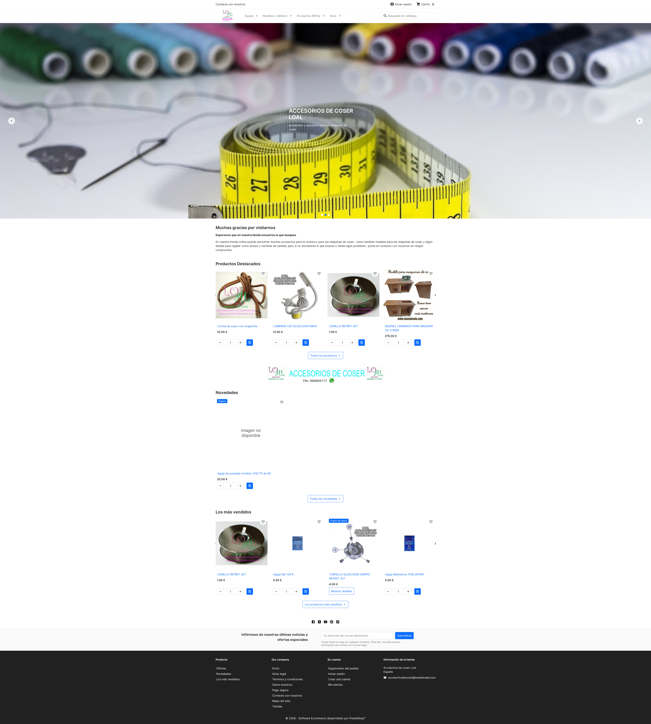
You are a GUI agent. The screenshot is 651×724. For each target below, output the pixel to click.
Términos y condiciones (287, 679)
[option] (325, 121)
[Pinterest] (332, 621)
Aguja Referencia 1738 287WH (404, 574)
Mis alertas (335, 684)
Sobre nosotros (282, 684)
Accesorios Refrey (308, 15)
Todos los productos (325, 355)
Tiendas (277, 706)
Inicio (333, 15)
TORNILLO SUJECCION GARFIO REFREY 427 (349, 576)
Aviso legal (279, 673)
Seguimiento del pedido (343, 668)
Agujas (249, 15)
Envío (275, 668)
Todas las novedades (325, 498)
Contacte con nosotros (230, 4)
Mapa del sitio (281, 701)
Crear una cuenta (339, 679)
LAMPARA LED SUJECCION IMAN (295, 326)
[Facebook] (313, 621)
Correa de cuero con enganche (237, 326)
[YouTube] (325, 621)
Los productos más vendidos (325, 604)
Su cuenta (334, 659)
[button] (401, 4)
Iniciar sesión (336, 673)
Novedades (223, 673)
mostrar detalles (341, 591)
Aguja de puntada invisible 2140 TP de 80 (244, 473)
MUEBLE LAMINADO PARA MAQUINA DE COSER (409, 328)
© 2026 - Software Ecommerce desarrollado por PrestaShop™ (325, 718)
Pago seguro (280, 690)
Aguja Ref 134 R (283, 574)
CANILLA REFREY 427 (343, 326)
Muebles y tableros (275, 15)
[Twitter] (319, 621)
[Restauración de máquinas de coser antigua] (322, 215)
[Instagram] (338, 621)
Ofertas (221, 668)
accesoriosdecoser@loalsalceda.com (412, 677)
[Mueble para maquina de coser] (329, 215)
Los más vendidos (228, 679)
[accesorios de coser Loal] (325, 215)
